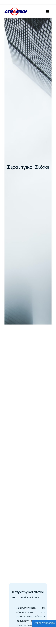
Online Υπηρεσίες (44, 623)
